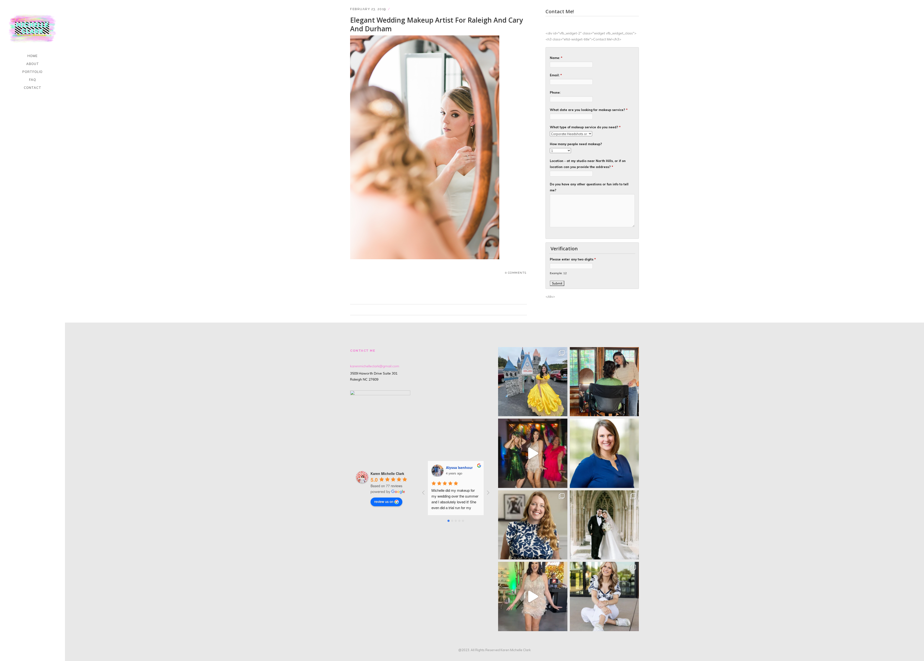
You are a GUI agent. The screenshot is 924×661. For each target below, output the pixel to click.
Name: (556, 58)
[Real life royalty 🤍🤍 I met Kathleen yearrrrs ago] (604, 525)
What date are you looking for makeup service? (589, 110)
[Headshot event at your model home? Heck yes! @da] (532, 525)
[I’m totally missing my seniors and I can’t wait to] (604, 596)
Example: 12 (558, 273)
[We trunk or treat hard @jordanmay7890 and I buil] (532, 381)
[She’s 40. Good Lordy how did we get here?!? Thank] (532, 596)
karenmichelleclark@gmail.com (374, 366)
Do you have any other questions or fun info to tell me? (589, 187)
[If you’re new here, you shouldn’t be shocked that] (532, 453)
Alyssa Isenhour (459, 467)
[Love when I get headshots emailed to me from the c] (604, 453)
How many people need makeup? (576, 144)
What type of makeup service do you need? (585, 127)
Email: (556, 75)
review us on (383, 501)
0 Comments (515, 272)
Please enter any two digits (573, 259)
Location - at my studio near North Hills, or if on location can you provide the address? (588, 164)
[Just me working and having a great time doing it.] (604, 381)
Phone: (555, 92)
